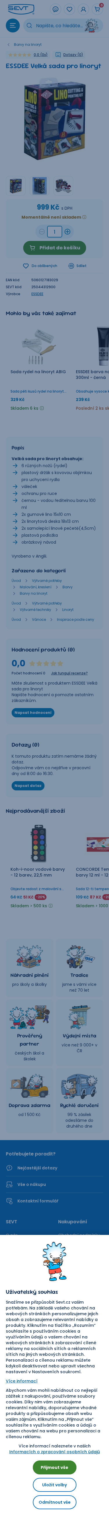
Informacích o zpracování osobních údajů (54, 1452)
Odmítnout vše (55, 1502)
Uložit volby (54, 1485)
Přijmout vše (54, 1467)
